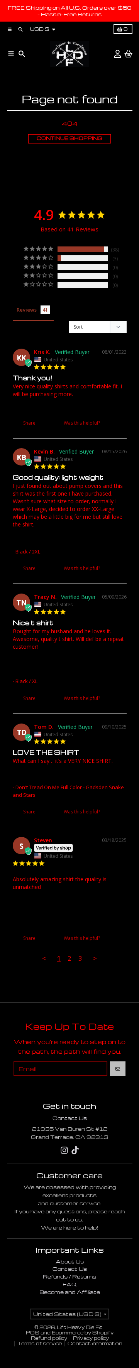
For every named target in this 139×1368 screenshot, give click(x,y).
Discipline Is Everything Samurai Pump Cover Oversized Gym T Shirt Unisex (65, 539)
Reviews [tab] (27, 309)
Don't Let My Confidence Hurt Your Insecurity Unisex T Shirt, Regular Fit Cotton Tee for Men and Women (65, 665)
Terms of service (39, 1343)
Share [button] (29, 423)
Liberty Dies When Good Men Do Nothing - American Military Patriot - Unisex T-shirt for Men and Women (69, 906)
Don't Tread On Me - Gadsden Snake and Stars (68, 406)
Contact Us (70, 1118)
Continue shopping (69, 138)
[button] (109, 423)
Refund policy (49, 1338)
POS (32, 1333)
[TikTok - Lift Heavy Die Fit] (75, 1150)
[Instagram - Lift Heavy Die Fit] (64, 1150)
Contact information (95, 1343)
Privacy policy (91, 1338)
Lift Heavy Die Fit (79, 1327)
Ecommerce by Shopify (83, 1333)
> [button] (95, 958)
